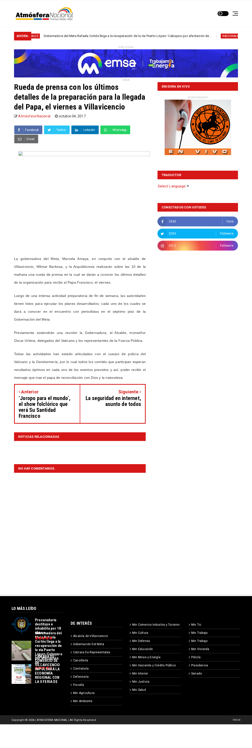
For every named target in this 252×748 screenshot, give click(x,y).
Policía (196, 657)
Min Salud (139, 690)
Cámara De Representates (91, 652)
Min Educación (142, 649)
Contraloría (81, 668)
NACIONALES (213, 36)
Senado (196, 673)
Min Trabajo (199, 633)
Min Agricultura (83, 693)
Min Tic (196, 624)
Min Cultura (140, 633)
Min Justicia (140, 681)
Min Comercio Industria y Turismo (155, 624)
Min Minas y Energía (146, 657)
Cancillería (80, 660)
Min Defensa (141, 641)
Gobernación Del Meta (88, 644)
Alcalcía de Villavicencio (90, 636)
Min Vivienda (200, 649)
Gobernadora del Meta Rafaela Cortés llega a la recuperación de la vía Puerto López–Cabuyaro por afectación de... (109, 36)
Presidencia (199, 665)
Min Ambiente (82, 701)
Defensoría (81, 676)
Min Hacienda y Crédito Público (154, 665)
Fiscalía (78, 685)
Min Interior (140, 673)
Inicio (236, 719)
